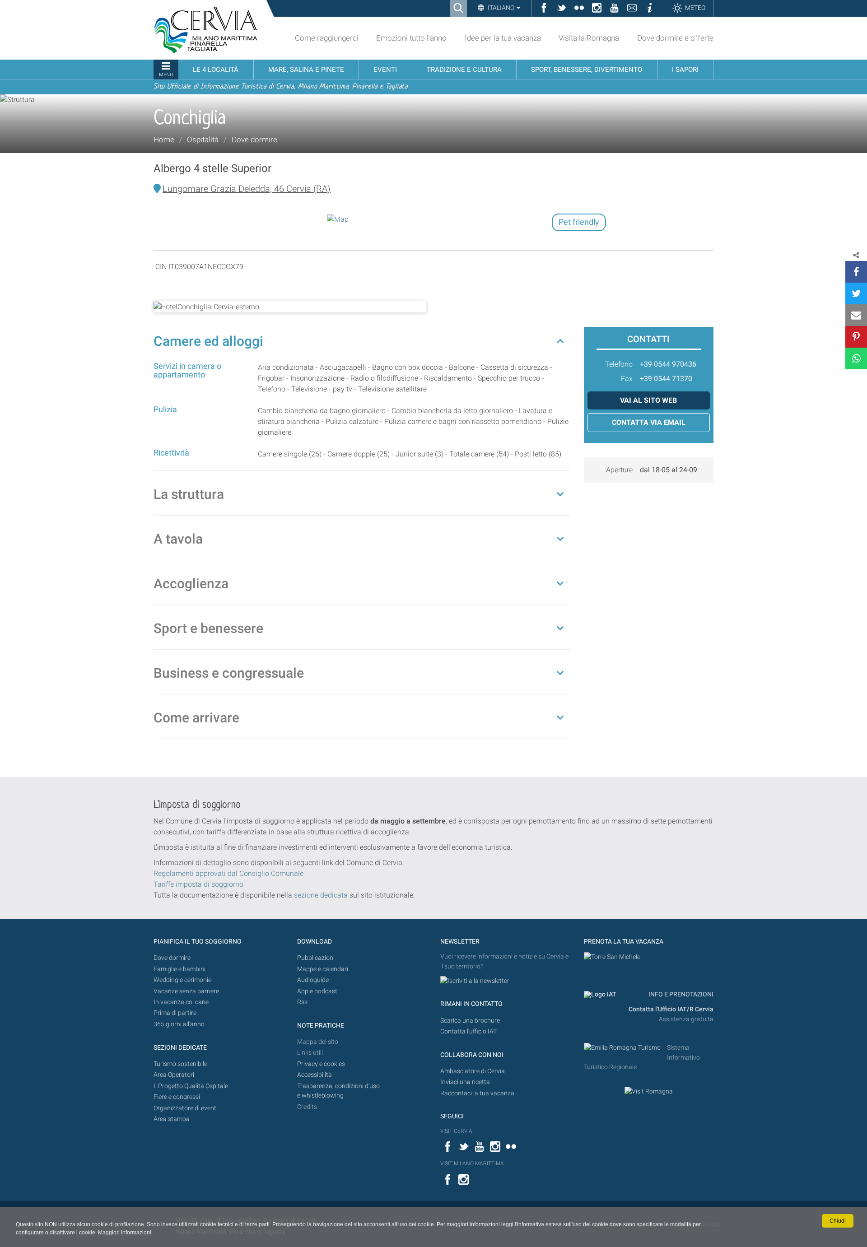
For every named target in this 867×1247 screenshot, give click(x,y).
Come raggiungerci (327, 37)
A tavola (178, 539)
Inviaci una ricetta (465, 1082)
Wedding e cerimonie (182, 980)
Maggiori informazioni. (125, 1232)
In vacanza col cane (181, 1002)
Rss (302, 1002)
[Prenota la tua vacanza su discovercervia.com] (612, 956)
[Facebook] (856, 272)
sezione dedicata (321, 895)
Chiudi (838, 1221)
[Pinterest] (856, 337)
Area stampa (172, 1119)
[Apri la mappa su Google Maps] (338, 218)
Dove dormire (254, 139)
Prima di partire (175, 1013)
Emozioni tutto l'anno (411, 37)
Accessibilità (314, 1075)
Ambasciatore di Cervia (472, 1071)
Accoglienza (191, 583)
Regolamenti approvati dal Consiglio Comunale (228, 873)
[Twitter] (856, 293)
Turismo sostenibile (180, 1064)
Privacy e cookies (321, 1064)
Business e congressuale (229, 673)
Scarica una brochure (470, 1020)
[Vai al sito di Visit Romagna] (649, 1091)
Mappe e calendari (322, 969)
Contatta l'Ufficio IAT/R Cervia (671, 1009)
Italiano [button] (501, 7)
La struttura (189, 494)
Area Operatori (174, 1075)
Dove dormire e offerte (675, 37)
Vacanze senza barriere (186, 991)
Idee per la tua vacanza (503, 37)
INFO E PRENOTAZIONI (680, 994)
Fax (627, 378)
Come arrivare (196, 718)
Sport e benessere (208, 628)
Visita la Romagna (589, 37)
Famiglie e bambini (179, 969)
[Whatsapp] (856, 358)
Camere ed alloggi (208, 341)
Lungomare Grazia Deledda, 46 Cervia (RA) (247, 188)
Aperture (619, 469)
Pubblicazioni (316, 958)
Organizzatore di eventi (186, 1108)
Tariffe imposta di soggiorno (198, 884)
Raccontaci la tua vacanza (477, 1093)
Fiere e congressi (177, 1097)
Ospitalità (203, 139)
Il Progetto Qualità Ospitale (191, 1086)
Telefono (619, 364)
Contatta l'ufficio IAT (468, 1031)
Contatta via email (648, 422)
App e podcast (317, 991)
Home (164, 139)
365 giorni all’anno (179, 1024)
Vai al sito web (648, 400)
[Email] (856, 315)
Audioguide (313, 980)
